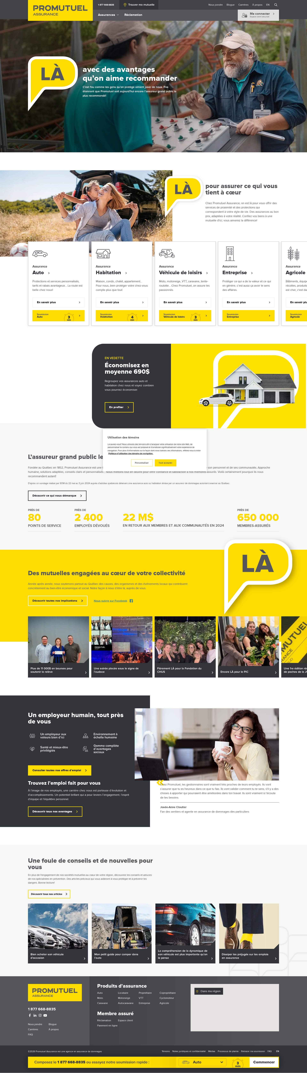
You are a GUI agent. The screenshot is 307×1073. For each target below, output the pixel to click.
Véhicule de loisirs (181, 272)
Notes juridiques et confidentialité (189, 1051)
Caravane (102, 1003)
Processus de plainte (228, 1051)
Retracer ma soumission (253, 1051)
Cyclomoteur (167, 998)
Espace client (125, 1020)
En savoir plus (46, 302)
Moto (100, 998)
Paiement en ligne (107, 1025)
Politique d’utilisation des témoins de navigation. (130, 453)
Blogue (231, 4)
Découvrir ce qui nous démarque (54, 495)
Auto (38, 272)
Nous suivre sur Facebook (110, 601)
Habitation (109, 272)
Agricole (164, 1003)
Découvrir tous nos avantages (52, 811)
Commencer (264, 1062)
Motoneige (124, 998)
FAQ (30, 1034)
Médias (211, 1051)
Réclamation (133, 15)
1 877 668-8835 (106, 5)
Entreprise (235, 272)
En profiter (116, 407)
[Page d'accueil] (60, 10)
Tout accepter (165, 463)
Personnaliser (142, 463)
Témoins (166, 1051)
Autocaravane (126, 1003)
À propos (257, 4)
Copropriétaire (168, 993)
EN (267, 4)
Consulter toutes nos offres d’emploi (56, 770)
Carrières (243, 4)
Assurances (106, 15)
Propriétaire (145, 993)
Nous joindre (216, 4)
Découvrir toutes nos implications (54, 601)
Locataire (123, 993)
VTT (141, 998)
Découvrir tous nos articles (46, 894)
